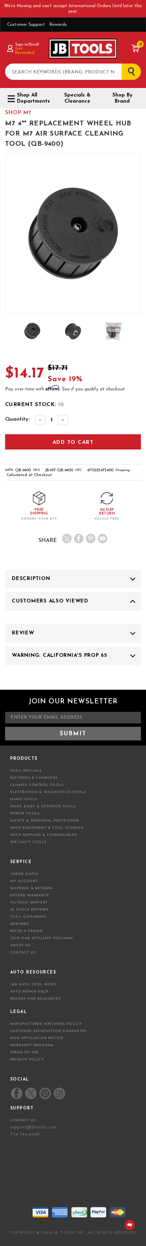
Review (23, 633)
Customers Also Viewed (50, 601)
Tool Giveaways (28, 917)
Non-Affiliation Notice (36, 1038)
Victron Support (29, 903)
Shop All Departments (33, 98)
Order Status (24, 874)
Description (31, 578)
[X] (67, 538)
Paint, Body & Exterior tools (43, 806)
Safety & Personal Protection (44, 821)
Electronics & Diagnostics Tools (48, 792)
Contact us (22, 1120)
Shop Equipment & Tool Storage (47, 828)
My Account (24, 881)
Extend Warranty (29, 895)
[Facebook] (79, 538)
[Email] (102, 538)
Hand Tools (23, 799)
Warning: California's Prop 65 (59, 655)
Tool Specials (26, 771)
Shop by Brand (122, 98)
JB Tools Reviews (29, 910)
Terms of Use (24, 1052)
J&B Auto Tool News (33, 984)
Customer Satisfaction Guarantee (48, 1031)
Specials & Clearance (77, 98)
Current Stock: (34, 404)
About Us (20, 945)
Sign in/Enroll (27, 44)
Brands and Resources (35, 999)
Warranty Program (32, 1045)
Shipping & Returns (31, 888)
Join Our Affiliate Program (41, 938)
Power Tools (24, 813)
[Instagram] (59, 1093)
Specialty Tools (28, 842)
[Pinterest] (90, 538)
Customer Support (26, 24)
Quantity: (17, 419)
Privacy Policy (27, 1059)
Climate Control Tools (36, 785)
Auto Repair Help (29, 992)
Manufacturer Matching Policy (46, 1024)
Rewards (58, 24)
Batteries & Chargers (33, 778)
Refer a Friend (26, 931)
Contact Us (22, 952)
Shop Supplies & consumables (43, 835)
